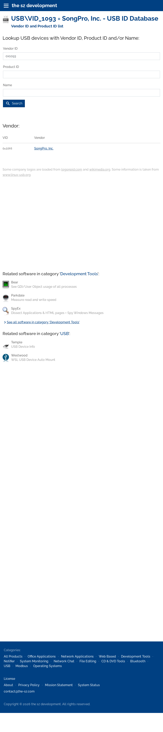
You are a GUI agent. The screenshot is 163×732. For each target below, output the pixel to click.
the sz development (34, 5)
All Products (13, 656)
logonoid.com (71, 169)
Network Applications (77, 656)
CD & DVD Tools (113, 661)
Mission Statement (59, 685)
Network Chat (64, 661)
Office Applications (42, 656)
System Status (89, 685)
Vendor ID (10, 48)
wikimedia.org (99, 169)
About (8, 685)
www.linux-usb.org (17, 175)
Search (14, 103)
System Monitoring (34, 661)
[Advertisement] (81, 224)
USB (64, 333)
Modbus (22, 666)
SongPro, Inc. (43, 148)
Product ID (11, 67)
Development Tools (79, 273)
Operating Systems (47, 666)
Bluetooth (137, 661)
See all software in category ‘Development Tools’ (41, 322)
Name (7, 85)
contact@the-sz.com (19, 691)
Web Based (107, 656)
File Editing (88, 661)
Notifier (9, 661)
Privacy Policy (29, 685)
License (9, 679)
